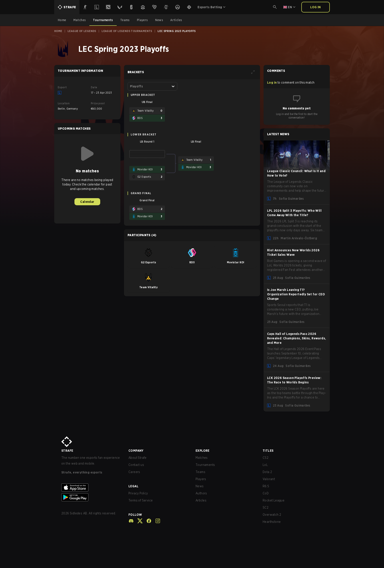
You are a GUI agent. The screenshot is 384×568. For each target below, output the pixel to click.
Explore (203, 450)
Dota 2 (267, 472)
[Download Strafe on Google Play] (91, 497)
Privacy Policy (138, 493)
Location (64, 103)
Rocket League (273, 500)
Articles (201, 500)
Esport (62, 87)
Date (94, 87)
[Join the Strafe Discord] (131, 521)
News (200, 486)
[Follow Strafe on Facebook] (147, 521)
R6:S (266, 486)
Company (136, 450)
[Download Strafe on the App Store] (91, 487)
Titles (268, 450)
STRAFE (67, 450)
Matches (202, 457)
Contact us (136, 465)
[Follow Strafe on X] (138, 521)
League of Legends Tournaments (127, 31)
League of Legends (82, 31)
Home (58, 31)
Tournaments (205, 465)
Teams (200, 472)
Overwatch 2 (272, 514)
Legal (133, 486)
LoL (265, 465)
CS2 (265, 457)
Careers (134, 472)
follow (135, 514)
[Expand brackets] (252, 72)
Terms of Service (140, 500)
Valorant (269, 479)
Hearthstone (272, 522)
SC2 (265, 507)
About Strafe (137, 457)
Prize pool (98, 103)
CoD (266, 493)
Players (201, 479)
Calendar (87, 201)
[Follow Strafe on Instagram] (156, 521)
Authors (201, 493)
